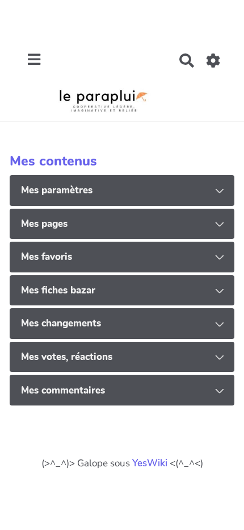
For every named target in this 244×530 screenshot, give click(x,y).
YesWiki (149, 463)
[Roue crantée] (213, 60)
